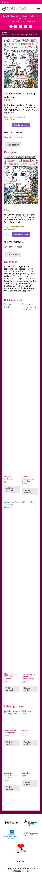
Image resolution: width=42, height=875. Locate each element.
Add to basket (21, 125)
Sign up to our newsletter (22, 21)
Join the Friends (10, 16)
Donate (22, 18)
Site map (21, 861)
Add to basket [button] (9, 489)
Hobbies (18, 137)
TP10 (26, 870)
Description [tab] (13, 144)
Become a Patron (30, 16)
